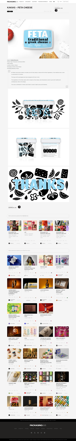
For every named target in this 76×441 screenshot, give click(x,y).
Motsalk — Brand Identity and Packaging (60, 291)
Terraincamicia (28, 290)
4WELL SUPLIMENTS (60, 338)
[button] (58, 2)
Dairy (8, 11)
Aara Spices (43, 383)
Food (11, 11)
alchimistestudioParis (29, 345)
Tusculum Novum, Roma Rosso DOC (28, 408)
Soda (13, 409)
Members (56, 428)
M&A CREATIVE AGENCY (12, 300)
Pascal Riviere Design (45, 323)
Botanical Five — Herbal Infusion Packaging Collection (46, 361)
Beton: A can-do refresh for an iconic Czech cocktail (14, 316)
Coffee (61, 409)
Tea (31, 317)
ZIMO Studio (12, 345)
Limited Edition (64, 387)
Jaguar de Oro (60, 266)
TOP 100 (32, 428)
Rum (44, 268)
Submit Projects (65, 1)
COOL (25, 338)
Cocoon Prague (12, 323)
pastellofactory (28, 300)
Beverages (14, 236)
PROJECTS (21, 1)
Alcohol (10, 269)
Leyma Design (12, 368)
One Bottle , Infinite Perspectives (14, 267)
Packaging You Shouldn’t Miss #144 (45, 233)
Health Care (58, 339)
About (15, 428)
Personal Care (32, 339)
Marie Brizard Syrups (45, 315)
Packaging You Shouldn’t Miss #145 (13, 233)
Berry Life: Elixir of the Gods (29, 384)
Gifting (29, 317)
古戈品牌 (27, 323)
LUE (25, 232)
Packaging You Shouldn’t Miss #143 (61, 233)
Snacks (48, 236)
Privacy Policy (49, 428)
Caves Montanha (44, 290)
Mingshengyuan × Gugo (28, 316)
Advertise (43, 428)
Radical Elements (14, 60)
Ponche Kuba (43, 266)
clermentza (59, 368)
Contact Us (21, 428)
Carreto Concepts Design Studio (60, 275)
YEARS (50, 1)
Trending (26, 428)
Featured (37, 428)
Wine (12, 295)
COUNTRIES (34, 1)
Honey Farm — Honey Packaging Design (14, 339)
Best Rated (10, 236)
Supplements (62, 339)
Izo (9, 407)
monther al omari (12, 275)
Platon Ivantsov (60, 345)
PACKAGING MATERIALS (42, 1)
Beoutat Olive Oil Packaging (28, 361)
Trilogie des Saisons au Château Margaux (45, 339)
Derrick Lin (59, 8)
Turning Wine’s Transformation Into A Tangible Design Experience (14, 292)
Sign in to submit (53, 420)
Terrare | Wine (12, 383)
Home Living (44, 236)
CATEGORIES (27, 1)
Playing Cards (58, 388)
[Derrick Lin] (56, 10)
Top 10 (10, 237)
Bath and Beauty (27, 339)
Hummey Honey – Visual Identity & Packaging (13, 361)
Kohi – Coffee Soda (61, 407)
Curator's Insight (31, 233)
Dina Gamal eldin (28, 368)
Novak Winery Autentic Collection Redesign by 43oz (29, 268)
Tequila (60, 268)
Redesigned (26, 387)
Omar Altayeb (60, 300)
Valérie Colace (44, 345)
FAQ (61, 428)
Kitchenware (46, 410)
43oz (27, 275)
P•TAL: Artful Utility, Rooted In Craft (45, 408)
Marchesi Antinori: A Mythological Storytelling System (61, 384)
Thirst (43, 275)
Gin (12, 269)
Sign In (61, 1)
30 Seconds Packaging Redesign (61, 361)
